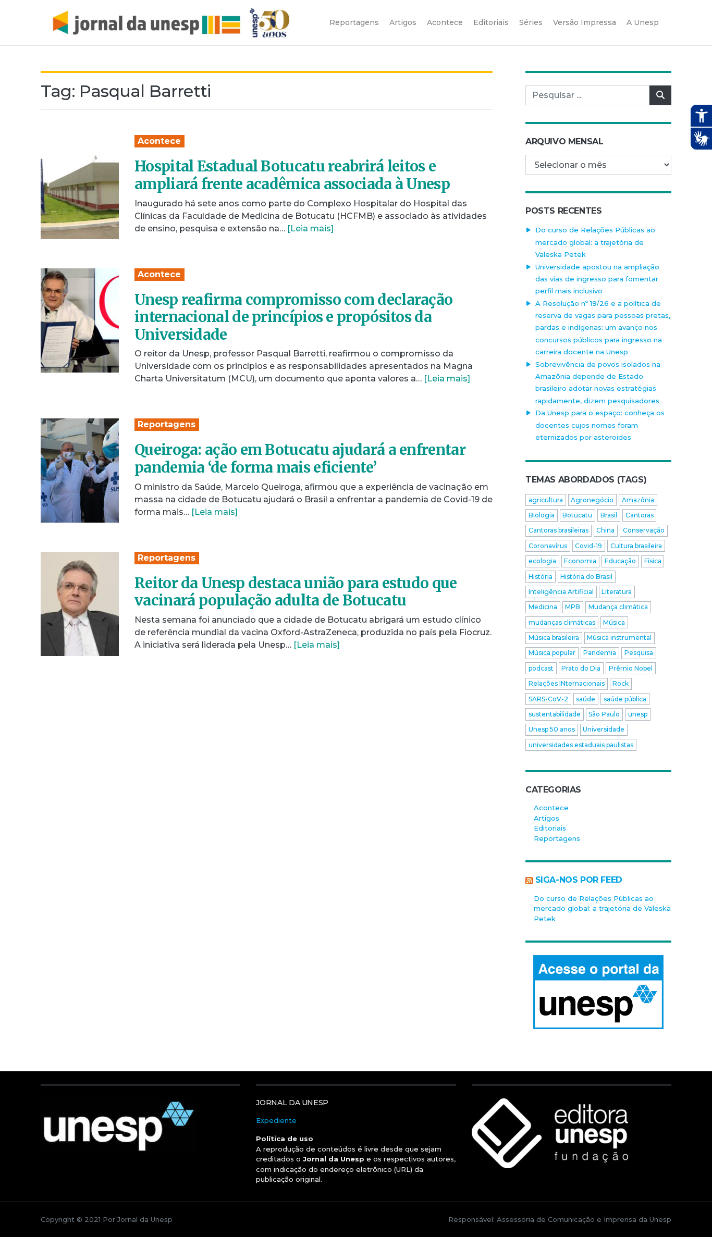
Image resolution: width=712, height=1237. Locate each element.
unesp (637, 714)
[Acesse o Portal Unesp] (598, 992)
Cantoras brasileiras (558, 530)
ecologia (542, 561)
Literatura (616, 592)
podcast (541, 668)
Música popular (552, 653)
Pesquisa (638, 653)
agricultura (546, 500)
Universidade (603, 729)
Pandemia (599, 653)
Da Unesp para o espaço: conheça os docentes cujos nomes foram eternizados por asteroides (600, 425)
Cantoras (639, 515)
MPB (572, 607)
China (605, 530)
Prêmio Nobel (631, 668)
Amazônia (638, 500)
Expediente (276, 1120)
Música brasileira (554, 637)
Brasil (608, 515)
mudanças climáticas (562, 622)
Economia (580, 561)
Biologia (542, 515)
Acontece (159, 141)
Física (652, 561)
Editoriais (550, 828)
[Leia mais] (310, 228)
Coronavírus (548, 546)
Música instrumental (619, 637)
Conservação (644, 530)
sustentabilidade (555, 714)
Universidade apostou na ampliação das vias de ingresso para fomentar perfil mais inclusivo (597, 279)
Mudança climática (618, 607)
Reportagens (166, 424)
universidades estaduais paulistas (581, 745)
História (541, 576)
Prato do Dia (580, 668)
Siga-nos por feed (578, 880)
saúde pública (625, 699)
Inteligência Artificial (561, 592)
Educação (620, 561)
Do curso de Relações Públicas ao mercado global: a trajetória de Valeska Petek (595, 242)
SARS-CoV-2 (548, 699)
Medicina (543, 607)
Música (614, 622)
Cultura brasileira (636, 546)
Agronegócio (592, 500)
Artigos (546, 818)
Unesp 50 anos (552, 729)
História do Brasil (586, 576)
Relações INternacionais (567, 683)
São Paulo (604, 714)
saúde (585, 699)
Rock (620, 683)
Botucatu (577, 515)
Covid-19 (588, 546)
